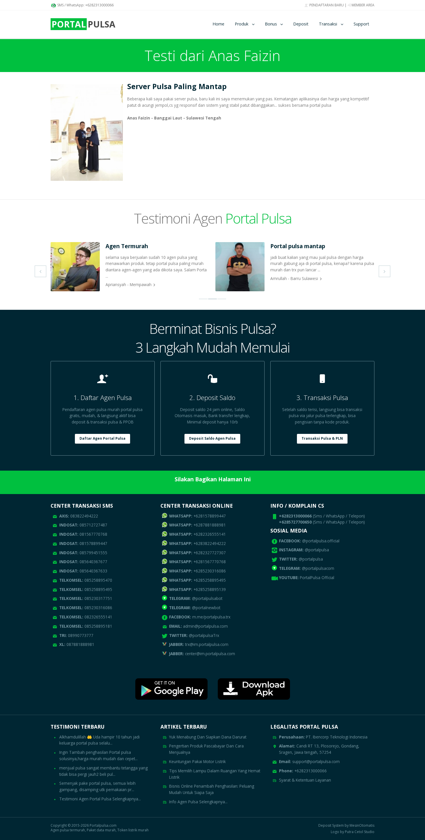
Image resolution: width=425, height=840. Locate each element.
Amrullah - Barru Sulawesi (294, 278)
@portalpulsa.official (320, 541)
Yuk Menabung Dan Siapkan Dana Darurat (207, 737)
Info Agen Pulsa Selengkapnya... (198, 801)
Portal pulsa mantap (297, 246)
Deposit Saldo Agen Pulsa (212, 438)
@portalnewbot (194, 607)
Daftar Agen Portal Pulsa (102, 438)
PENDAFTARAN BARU (326, 5)
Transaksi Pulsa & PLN (322, 438)
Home (218, 24)
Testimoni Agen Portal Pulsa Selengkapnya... (100, 799)
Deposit (300, 24)
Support (361, 24)
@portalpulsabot (195, 598)
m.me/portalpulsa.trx (199, 617)
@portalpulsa (317, 549)
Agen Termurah (127, 246)
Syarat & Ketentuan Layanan (305, 780)
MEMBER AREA (362, 5)
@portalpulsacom (318, 568)
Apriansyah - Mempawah (128, 284)
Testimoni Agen (212, 218)
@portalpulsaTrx (194, 635)
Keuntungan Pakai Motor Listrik (197, 761)
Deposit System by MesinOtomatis (346, 825)
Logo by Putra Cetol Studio (352, 832)
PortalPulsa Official (317, 577)
